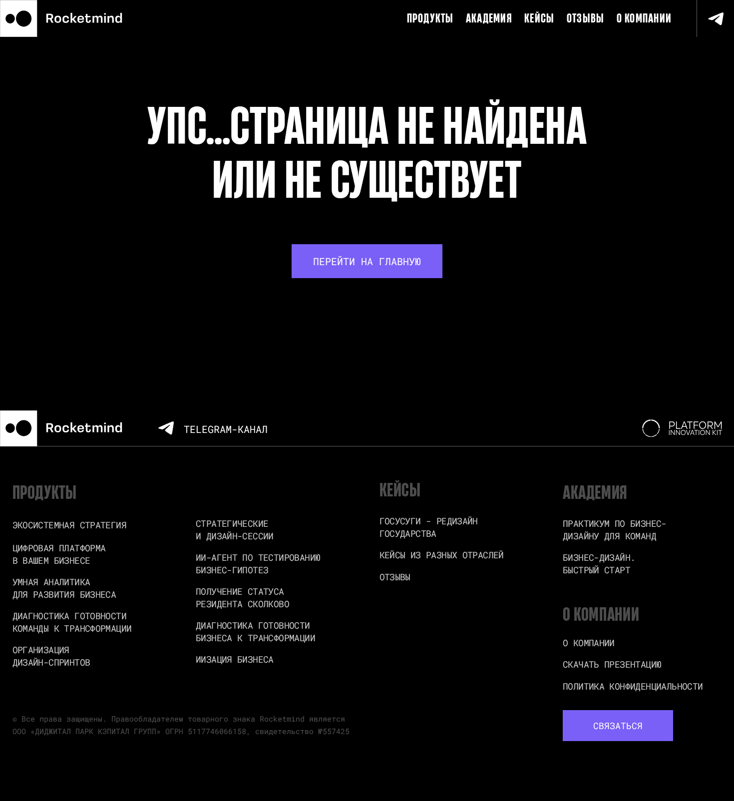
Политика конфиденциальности (633, 686)
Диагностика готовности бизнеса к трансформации (255, 631)
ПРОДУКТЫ (430, 18)
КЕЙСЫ (539, 18)
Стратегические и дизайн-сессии (235, 529)
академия (489, 18)
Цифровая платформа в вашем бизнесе (59, 554)
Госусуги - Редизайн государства (428, 527)
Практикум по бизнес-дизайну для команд (615, 529)
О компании (644, 18)
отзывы (394, 577)
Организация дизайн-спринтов (51, 656)
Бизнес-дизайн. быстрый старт (599, 563)
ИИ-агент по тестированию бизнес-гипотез (258, 563)
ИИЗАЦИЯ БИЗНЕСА (235, 659)
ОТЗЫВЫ (585, 18)
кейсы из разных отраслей (441, 555)
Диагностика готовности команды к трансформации (72, 622)
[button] (618, 725)
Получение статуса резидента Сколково (242, 597)
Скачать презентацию (612, 664)
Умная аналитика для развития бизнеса (64, 588)
